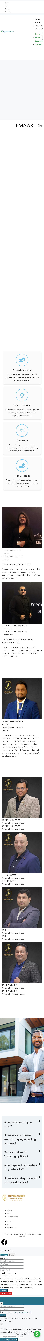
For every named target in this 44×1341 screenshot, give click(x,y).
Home (7, 3)
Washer (5, 1288)
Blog (8, 1213)
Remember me (8, 1312)
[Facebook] (4, 1242)
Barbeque (22, 1279)
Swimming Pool (26, 1285)
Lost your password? (23, 1312)
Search (4, 1290)
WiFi (12, 1288)
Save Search (6, 1293)
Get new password (9, 1339)
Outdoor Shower (34, 1282)
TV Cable (38, 1285)
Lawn (11, 1282)
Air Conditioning (8, 1279)
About (7, 6)
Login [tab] (7, 1298)
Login (3, 1315)
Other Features (6, 1276)
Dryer (30, 1279)
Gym (37, 1279)
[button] (22, 1124)
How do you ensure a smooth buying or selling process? (20, 1139)
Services (7, 9)
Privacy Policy (12, 1217)
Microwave (20, 1282)
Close (11, 1255)
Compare (4, 1255)
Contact (8, 12)
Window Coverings (24, 1288)
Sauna (14, 1285)
